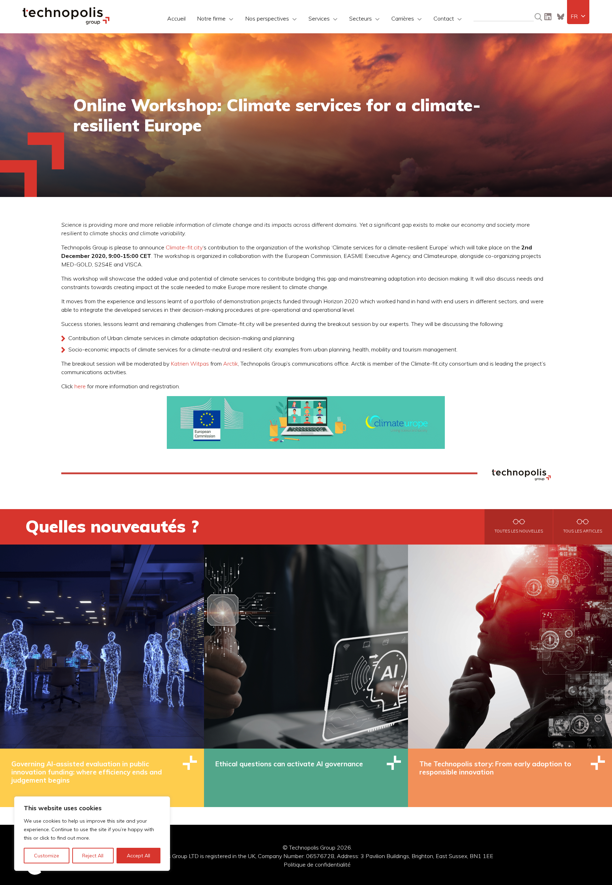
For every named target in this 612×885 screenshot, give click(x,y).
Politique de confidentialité (317, 864)
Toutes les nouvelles (518, 531)
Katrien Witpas (190, 363)
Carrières (402, 18)
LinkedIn (547, 16)
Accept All (138, 855)
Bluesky (560, 16)
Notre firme (211, 18)
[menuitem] (578, 16)
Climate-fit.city (184, 247)
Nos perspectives (267, 18)
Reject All (92, 855)
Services (319, 18)
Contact (444, 18)
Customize (46, 855)
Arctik (230, 363)
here (80, 386)
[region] (92, 833)
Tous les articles (582, 531)
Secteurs (360, 18)
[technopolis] (66, 22)
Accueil (176, 18)
